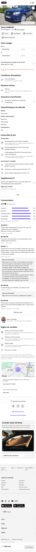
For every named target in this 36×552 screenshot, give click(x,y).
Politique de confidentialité (8, 542)
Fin (1, 52)
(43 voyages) (20, 29)
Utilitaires (3, 482)
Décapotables (5, 489)
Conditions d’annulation (18, 415)
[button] (32, 2)
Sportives (21, 482)
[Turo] (4, 2)
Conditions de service (17, 539)
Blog (16, 501)
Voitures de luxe (23, 487)
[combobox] (33, 63)
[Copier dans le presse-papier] (22, 406)
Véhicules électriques (24, 489)
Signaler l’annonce (18, 411)
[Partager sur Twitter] (13, 406)
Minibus (3, 485)
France (12, 467)
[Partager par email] (18, 406)
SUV (2, 487)
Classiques (22, 480)
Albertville (19, 467)
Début (2, 46)
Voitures (3, 480)
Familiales (21, 485)
